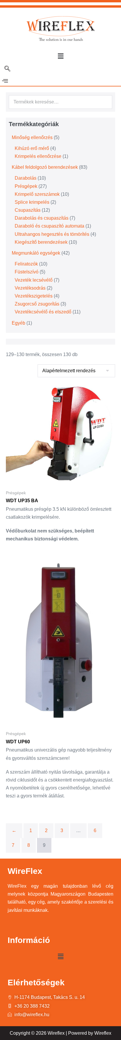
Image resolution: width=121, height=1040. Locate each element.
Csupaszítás (28, 210)
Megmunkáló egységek (36, 253)
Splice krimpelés (32, 202)
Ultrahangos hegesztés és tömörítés (52, 234)
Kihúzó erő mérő (32, 148)
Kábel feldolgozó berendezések (45, 167)
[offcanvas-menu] (5, 81)
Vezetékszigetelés (34, 295)
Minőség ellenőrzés (32, 137)
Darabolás (25, 178)
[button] (60, 56)
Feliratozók (26, 263)
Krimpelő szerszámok (37, 194)
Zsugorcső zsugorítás (37, 303)
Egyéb (18, 322)
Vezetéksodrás (30, 288)
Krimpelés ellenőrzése (38, 156)
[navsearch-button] (7, 69)
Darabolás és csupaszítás (41, 218)
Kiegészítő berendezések (41, 242)
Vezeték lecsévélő (34, 280)
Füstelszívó (26, 271)
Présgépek (26, 186)
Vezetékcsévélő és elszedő (43, 311)
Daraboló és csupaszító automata (49, 225)
